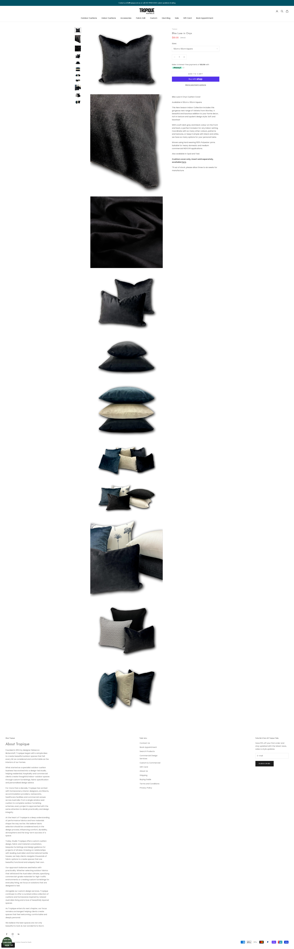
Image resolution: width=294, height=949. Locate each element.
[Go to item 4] (78, 56)
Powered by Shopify (26, 942)
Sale (177, 18)
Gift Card (187, 18)
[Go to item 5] (78, 63)
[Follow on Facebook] (7, 934)
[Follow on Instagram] (12, 934)
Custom (153, 18)
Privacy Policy (146, 787)
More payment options (195, 85)
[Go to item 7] (78, 75)
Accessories (125, 18)
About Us (144, 771)
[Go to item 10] (78, 95)
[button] (7, 942)
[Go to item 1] (78, 30)
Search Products (147, 751)
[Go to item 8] (78, 80)
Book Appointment (204, 18)
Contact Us (145, 743)
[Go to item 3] (78, 48)
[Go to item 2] (78, 39)
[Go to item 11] (78, 102)
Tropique (174, 29)
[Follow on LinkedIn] (18, 934)
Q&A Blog (166, 18)
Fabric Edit (141, 18)
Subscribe (264, 763)
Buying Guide (145, 779)
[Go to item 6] (78, 69)
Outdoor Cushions (89, 18)
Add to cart (195, 74)
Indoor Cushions (109, 18)
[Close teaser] (12, 936)
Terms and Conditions (149, 783)
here (184, 162)
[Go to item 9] (78, 87)
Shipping (143, 775)
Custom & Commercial (150, 762)
